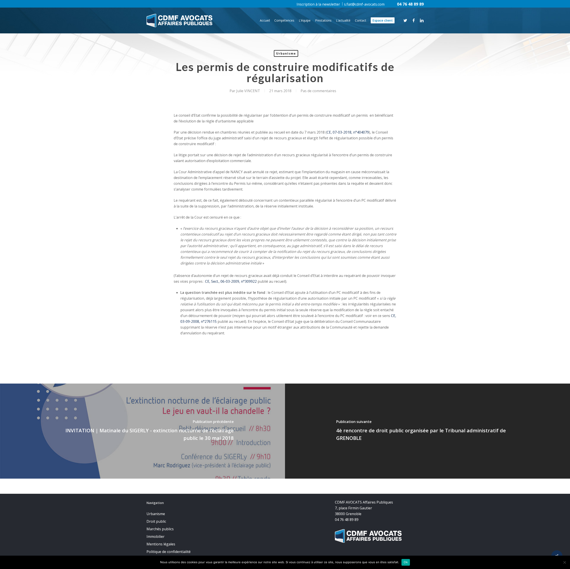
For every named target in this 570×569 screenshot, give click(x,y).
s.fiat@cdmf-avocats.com (364, 4)
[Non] (564, 562)
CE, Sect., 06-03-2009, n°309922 (231, 281)
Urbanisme (286, 53)
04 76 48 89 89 (410, 4)
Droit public (156, 521)
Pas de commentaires (318, 90)
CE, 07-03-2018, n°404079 (348, 132)
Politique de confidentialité (169, 551)
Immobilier (156, 536)
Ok (406, 562)
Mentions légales (161, 544)
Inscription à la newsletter (318, 4)
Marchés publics (160, 528)
